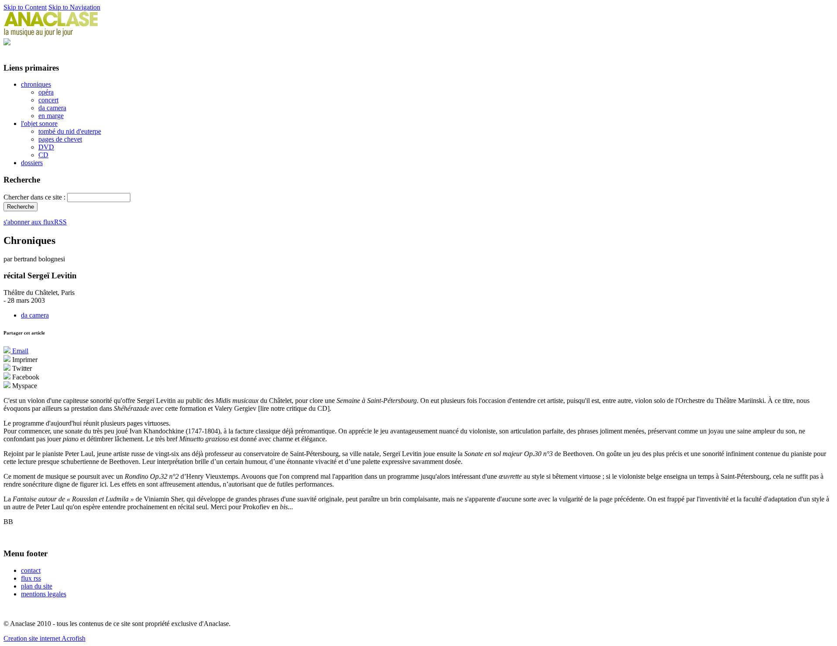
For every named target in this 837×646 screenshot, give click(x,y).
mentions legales (43, 594)
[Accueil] (51, 34)
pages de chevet (60, 139)
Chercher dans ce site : (35, 197)
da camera (52, 108)
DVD (46, 147)
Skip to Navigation (74, 7)
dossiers (32, 162)
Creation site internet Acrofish (44, 638)
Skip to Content (25, 7)
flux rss (31, 578)
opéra (46, 92)
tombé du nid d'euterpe (69, 131)
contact (31, 570)
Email (19, 351)
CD (43, 155)
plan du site (36, 586)
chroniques (36, 84)
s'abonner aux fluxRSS (35, 222)
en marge (51, 115)
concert (48, 100)
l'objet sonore (39, 123)
